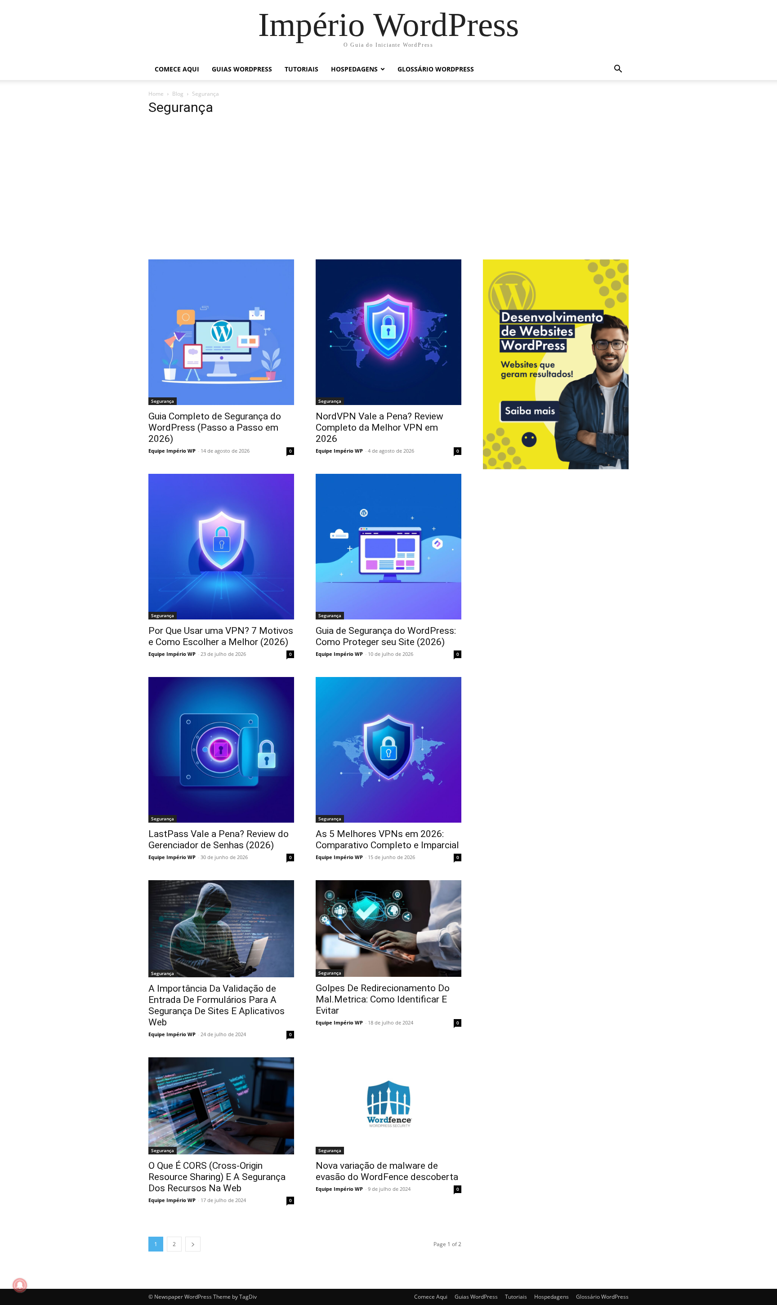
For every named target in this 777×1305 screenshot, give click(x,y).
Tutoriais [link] (301, 69)
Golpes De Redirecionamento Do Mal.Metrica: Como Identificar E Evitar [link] (383, 999)
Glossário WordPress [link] (435, 69)
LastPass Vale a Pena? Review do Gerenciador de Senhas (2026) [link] (218, 839)
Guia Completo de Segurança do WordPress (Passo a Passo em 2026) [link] (214, 427)
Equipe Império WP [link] (172, 450)
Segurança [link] (162, 401)
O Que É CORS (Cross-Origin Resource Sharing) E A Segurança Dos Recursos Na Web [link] (217, 1177)
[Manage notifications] (20, 1285)
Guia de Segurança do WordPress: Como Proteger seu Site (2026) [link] (386, 636)
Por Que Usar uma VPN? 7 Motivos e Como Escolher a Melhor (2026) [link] (220, 636)
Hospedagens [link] (354, 69)
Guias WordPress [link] (242, 69)
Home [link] (156, 94)
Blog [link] (177, 94)
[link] (388, 24)
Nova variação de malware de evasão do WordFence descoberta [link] (387, 1171)
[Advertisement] (388, 192)
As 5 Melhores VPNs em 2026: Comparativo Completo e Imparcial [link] (387, 839)
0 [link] (290, 451)
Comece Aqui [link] (177, 69)
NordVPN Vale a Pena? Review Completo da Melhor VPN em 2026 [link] (379, 427)
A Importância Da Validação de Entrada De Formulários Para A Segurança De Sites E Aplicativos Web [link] (216, 1005)
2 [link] (174, 1244)
